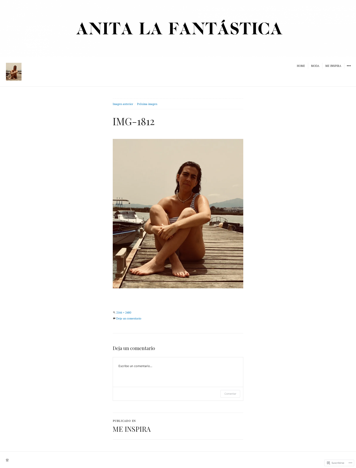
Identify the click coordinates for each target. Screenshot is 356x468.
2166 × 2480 (123, 312)
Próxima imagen (147, 104)
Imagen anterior (123, 104)
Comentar (230, 393)
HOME (301, 66)
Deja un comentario (128, 318)
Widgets (348, 68)
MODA (315, 66)
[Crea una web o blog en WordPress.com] (7, 460)
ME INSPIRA (333, 66)
